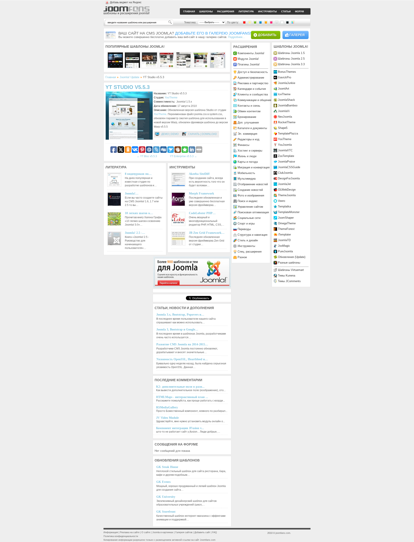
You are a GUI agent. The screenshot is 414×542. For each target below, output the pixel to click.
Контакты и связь (249, 105)
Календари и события (252, 88)
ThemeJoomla (287, 195)
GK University (165, 496)
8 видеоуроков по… (138, 173)
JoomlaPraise (286, 161)
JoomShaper (286, 217)
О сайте (145, 532)
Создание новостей (250, 189)
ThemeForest (286, 229)
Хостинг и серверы (250, 150)
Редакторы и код (248, 139)
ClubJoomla (285, 172)
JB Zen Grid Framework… (206, 232)
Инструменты (246, 246)
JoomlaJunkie (286, 83)
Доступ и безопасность (253, 72)
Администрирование (251, 77)
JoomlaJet (284, 184)
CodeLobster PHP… (202, 213)
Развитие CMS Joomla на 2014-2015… (182, 344)
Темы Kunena (286, 275)
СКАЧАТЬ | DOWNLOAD (202, 134)
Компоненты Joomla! (251, 53)
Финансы (243, 145)
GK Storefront (166, 511)
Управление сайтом (250, 206)
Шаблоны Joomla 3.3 (291, 64)
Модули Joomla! (248, 58)
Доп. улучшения (248, 122)
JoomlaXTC (285, 150)
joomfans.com (283, 533)
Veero (281, 200)
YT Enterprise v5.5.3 (183, 156)
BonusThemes (287, 71)
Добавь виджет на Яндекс (125, 2)
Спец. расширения (250, 251)
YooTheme (171, 97)
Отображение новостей (253, 184)
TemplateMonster (289, 212)
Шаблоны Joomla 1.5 (291, 53)
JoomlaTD (284, 240)
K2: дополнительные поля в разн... (180, 386)
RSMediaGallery (167, 407)
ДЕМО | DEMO (170, 134)
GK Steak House (167, 467)
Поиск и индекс (248, 201)
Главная (110, 77)
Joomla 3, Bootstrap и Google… (177, 329)
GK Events (163, 482)
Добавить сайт (202, 532)
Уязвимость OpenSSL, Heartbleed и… (182, 359)
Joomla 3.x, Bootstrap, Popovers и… (180, 314)
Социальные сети (249, 218)
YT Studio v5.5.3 (127, 87)
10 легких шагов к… (139, 213)
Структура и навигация (252, 234)
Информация (111, 532)
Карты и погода (248, 161)
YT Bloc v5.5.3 (147, 156)
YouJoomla (285, 144)
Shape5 (282, 128)
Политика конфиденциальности (121, 536)
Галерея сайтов (183, 532)
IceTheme (284, 94)
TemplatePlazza (288, 133)
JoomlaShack (286, 99)
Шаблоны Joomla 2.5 (291, 58)
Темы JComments (289, 281)
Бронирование (247, 117)
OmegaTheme (287, 223)
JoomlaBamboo (287, 105)
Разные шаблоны (289, 262)
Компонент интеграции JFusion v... (180, 428)
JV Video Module (167, 417)
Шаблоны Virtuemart (291, 270)
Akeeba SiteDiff (199, 173)
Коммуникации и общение (254, 100)
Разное (242, 257)
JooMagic (284, 245)
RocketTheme (286, 122)
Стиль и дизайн (248, 240)
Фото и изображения (251, 195)
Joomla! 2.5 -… (135, 232)
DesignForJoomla (289, 178)
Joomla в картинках (162, 532)
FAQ (214, 532)
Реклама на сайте (130, 532)
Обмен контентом (249, 111)
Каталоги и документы (252, 128)
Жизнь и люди (247, 156)
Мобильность (246, 173)
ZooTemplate (286, 156)
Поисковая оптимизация (253, 212)
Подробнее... (236, 37)
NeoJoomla (285, 116)
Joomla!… (131, 193)
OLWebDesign (287, 189)
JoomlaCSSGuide (289, 167)
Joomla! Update (129, 77)
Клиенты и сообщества (253, 94)
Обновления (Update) (291, 257)
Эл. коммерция (247, 133)
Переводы (244, 229)
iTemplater (284, 234)
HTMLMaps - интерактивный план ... (182, 397)
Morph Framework (201, 193)
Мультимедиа (247, 178)
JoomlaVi (284, 111)
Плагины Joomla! (249, 64)
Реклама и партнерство (253, 83)
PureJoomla (285, 251)
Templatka (284, 206)
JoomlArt (283, 88)
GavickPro (284, 77)
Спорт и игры (246, 223)
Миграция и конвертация (254, 167)
